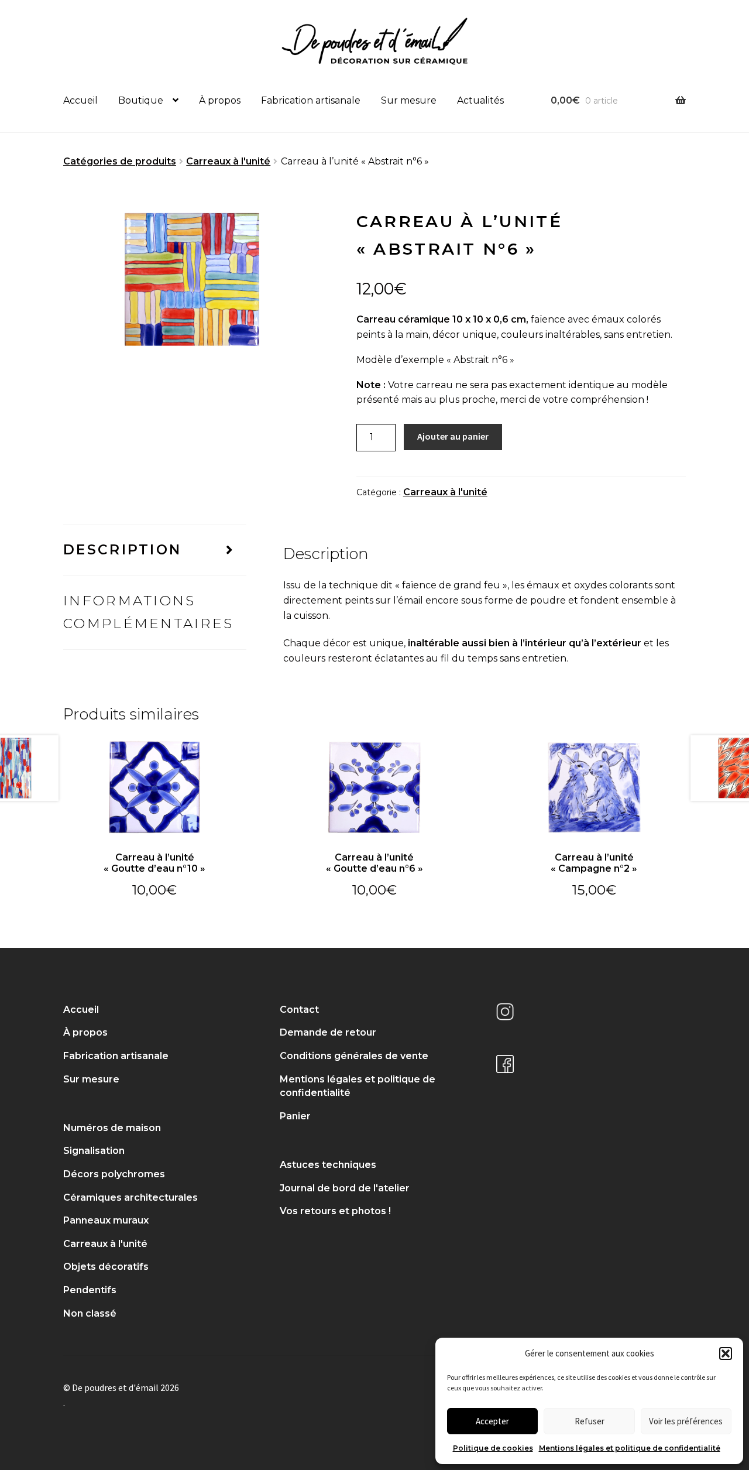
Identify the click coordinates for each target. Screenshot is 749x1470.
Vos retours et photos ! (335, 1211)
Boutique (140, 100)
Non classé (89, 1313)
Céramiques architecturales (130, 1197)
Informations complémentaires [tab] (148, 612)
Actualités (480, 100)
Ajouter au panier (453, 436)
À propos (219, 100)
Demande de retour (328, 1032)
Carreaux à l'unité (228, 161)
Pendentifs (89, 1290)
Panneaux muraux (106, 1220)
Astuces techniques (328, 1164)
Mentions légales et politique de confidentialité (629, 1448)
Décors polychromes (114, 1174)
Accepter (492, 1421)
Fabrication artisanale (310, 100)
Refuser (589, 1421)
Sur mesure (409, 100)
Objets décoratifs (106, 1266)
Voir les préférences (686, 1421)
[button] (725, 1353)
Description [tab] (122, 550)
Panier (295, 1116)
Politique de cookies (493, 1448)
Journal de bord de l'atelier (345, 1188)
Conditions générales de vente (354, 1055)
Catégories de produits (119, 161)
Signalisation (94, 1150)
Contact (299, 1009)
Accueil (80, 100)
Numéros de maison (112, 1127)
